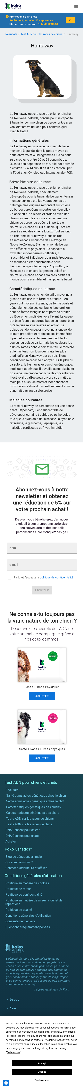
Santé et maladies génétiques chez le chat (35, 801)
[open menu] (76, 6)
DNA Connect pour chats (22, 836)
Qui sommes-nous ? (19, 862)
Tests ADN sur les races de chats (29, 824)
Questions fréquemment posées (27, 927)
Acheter (10, 841)
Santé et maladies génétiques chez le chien (36, 795)
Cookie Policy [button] (64, 1044)
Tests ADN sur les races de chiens (30, 818)
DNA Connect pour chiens (22, 830)
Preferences (42, 1080)
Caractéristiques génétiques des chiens (33, 807)
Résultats (11, 34)
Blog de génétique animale (23, 857)
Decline (42, 1071)
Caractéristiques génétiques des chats (32, 813)
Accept (42, 1063)
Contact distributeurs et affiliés (26, 868)
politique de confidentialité (56, 577)
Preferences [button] (13, 1052)
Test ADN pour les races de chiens (41, 34)
